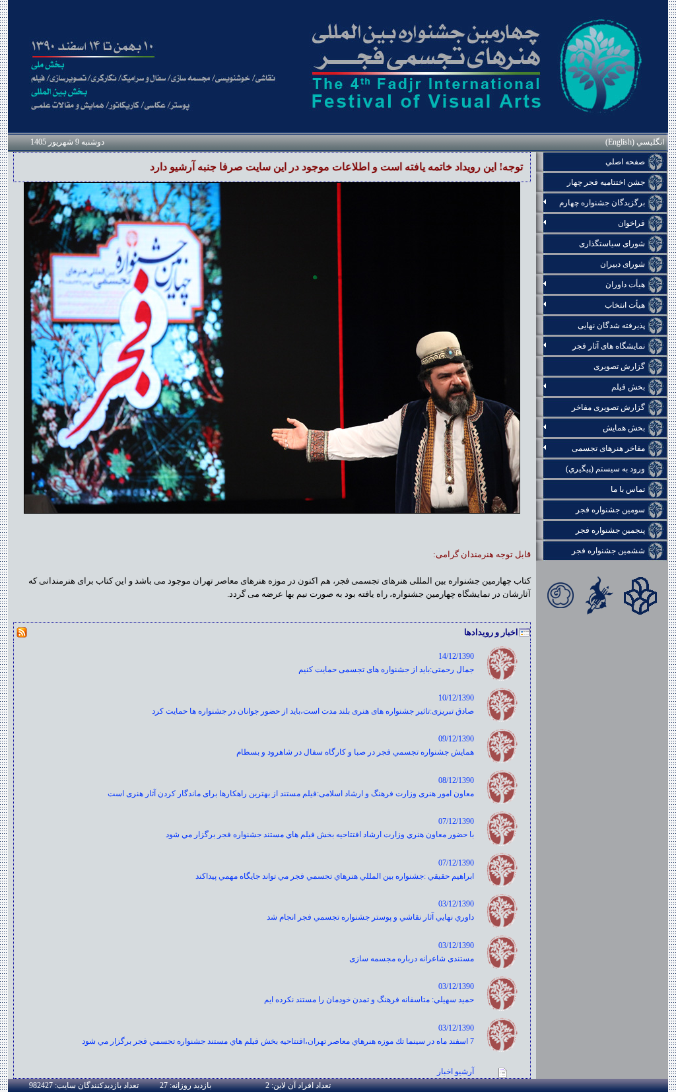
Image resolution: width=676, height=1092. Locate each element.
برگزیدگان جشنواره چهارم (590, 202)
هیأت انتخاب (590, 305)
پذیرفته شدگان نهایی (611, 325)
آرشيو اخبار (455, 1071)
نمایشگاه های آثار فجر (590, 346)
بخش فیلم (590, 387)
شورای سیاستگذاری (612, 243)
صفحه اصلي (625, 161)
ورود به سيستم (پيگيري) (605, 468)
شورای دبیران (622, 264)
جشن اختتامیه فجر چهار (606, 182)
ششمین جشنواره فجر (608, 550)
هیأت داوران (590, 284)
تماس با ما (628, 489)
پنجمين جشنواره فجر (610, 530)
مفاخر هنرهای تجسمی (590, 448)
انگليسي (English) (634, 142)
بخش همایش (590, 427)
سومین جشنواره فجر (610, 509)
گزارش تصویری (619, 366)
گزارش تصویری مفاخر (608, 407)
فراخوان (590, 223)
